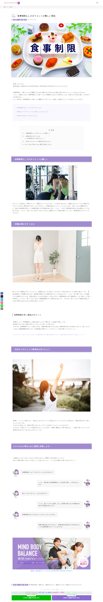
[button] (2, 293)
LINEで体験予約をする (31, 598)
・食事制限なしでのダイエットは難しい (37, 133)
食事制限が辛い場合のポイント (36, 138)
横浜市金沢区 (34, 584)
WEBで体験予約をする (71, 598)
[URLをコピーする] (2, 308)
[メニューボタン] (97, 3)
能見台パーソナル (60, 584)
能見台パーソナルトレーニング (73, 584)
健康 (14, 19)
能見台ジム (41, 584)
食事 (25, 19)
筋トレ (18, 19)
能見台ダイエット (50, 584)
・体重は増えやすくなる (32, 136)
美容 (22, 19)
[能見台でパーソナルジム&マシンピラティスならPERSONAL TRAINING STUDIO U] (12, 2)
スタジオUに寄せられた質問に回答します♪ (38, 144)
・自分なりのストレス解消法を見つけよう (37, 141)
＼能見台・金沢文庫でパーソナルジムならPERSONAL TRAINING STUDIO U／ (51, 570)
